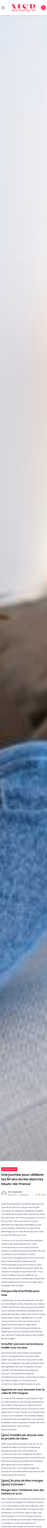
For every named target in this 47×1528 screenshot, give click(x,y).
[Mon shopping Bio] (23, 7)
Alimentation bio (9, 1169)
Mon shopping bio (15, 1192)
